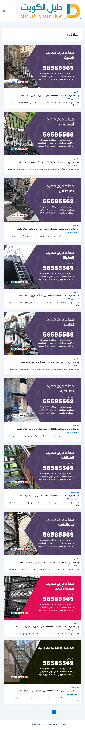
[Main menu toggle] (4, 11)
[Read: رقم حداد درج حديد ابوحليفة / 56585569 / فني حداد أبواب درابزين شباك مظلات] (42, 133)
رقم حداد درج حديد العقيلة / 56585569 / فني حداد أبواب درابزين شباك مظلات (49, 296)
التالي (34, 711)
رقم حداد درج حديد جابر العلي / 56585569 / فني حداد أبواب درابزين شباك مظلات (48, 562)
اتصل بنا (20, 724)
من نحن (27, 724)
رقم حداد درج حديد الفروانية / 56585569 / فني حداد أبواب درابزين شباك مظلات (48, 691)
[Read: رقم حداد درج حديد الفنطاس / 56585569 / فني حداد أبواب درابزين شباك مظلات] (42, 200)
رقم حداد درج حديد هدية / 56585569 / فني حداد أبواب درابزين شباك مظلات (49, 96)
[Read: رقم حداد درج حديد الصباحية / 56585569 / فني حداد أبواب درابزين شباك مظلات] (42, 400)
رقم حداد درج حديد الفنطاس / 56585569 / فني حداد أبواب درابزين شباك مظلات (48, 229)
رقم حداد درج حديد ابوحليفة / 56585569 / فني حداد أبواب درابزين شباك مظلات (48, 162)
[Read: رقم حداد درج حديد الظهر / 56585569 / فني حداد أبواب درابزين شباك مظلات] (42, 333)
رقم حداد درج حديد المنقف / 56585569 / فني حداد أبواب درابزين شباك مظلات (48, 496)
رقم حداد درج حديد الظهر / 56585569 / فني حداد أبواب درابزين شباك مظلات (49, 362)
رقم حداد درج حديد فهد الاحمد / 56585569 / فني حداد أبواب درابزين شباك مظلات (47, 627)
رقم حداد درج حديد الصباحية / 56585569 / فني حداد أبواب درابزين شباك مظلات (48, 429)
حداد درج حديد (75, 92)
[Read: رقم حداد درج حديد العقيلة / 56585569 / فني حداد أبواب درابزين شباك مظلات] (42, 266)
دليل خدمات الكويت (43, 724)
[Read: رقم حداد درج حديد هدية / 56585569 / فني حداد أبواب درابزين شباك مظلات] (42, 66)
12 (42, 711)
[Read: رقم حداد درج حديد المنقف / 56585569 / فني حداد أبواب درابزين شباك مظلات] (42, 466)
